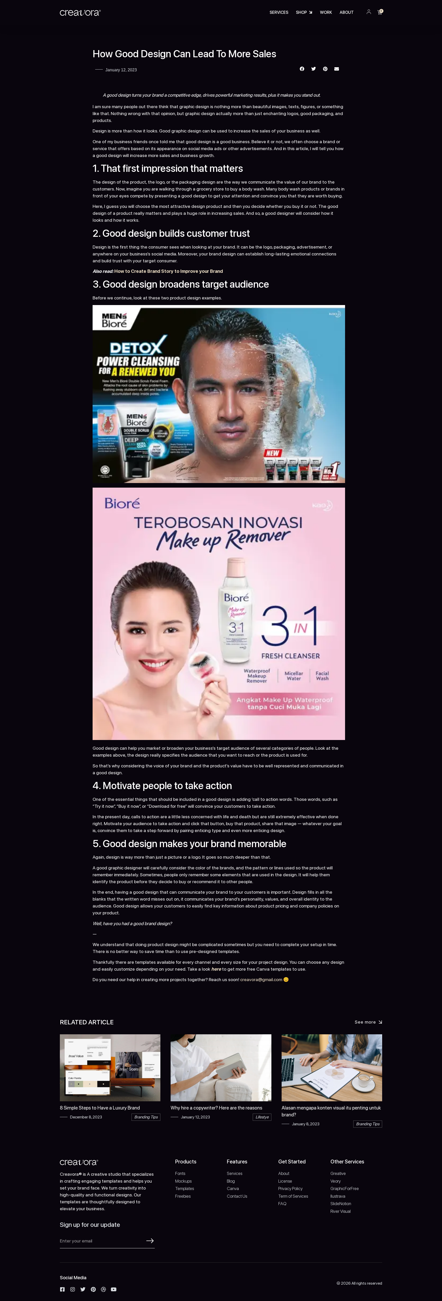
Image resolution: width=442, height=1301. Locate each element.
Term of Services (293, 1196)
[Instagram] (72, 1289)
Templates (184, 1188)
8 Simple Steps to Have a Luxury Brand (100, 1108)
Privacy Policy (290, 1188)
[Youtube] (113, 1289)
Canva (233, 1188)
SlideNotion (340, 1203)
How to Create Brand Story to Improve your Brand (168, 271)
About (347, 12)
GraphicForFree (344, 1188)
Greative (338, 1173)
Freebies (183, 1196)
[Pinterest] (93, 1289)
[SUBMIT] (150, 1240)
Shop (301, 12)
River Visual (340, 1211)
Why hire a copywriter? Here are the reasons (216, 1108)
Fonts (180, 1173)
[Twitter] (82, 1289)
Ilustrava (337, 1196)
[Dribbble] (103, 1289)
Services (279, 12)
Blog (231, 1181)
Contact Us (237, 1196)
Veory (335, 1181)
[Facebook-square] (62, 1289)
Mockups (183, 1181)
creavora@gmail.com (261, 979)
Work (326, 12)
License (285, 1181)
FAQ (282, 1203)
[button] (302, 69)
